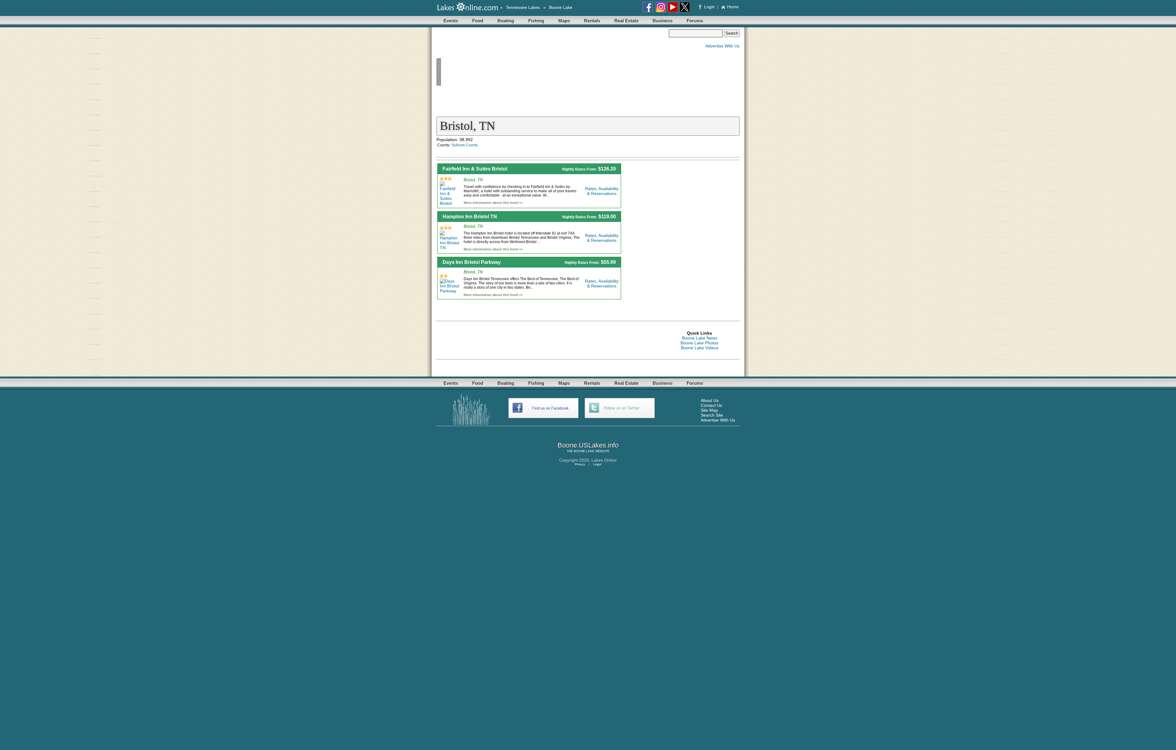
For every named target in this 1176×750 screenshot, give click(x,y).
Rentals (592, 20)
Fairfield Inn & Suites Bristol (475, 168)
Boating (505, 20)
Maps (564, 20)
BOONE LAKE (584, 451)
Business (663, 20)
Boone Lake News (699, 338)
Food (477, 20)
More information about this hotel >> (493, 202)
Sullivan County (464, 145)
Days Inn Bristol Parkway (472, 262)
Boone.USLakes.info (588, 445)
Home (733, 6)
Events (450, 20)
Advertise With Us (722, 45)
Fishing (536, 20)
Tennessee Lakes (523, 7)
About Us (709, 400)
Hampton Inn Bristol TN (470, 216)
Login (709, 6)
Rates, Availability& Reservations (602, 191)
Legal (597, 464)
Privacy (580, 464)
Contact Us (711, 405)
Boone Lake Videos (699, 347)
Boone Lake (560, 7)
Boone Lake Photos (699, 342)
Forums (695, 20)
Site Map (709, 410)
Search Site (712, 415)
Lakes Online (604, 460)
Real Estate (626, 20)
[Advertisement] (552, 72)
